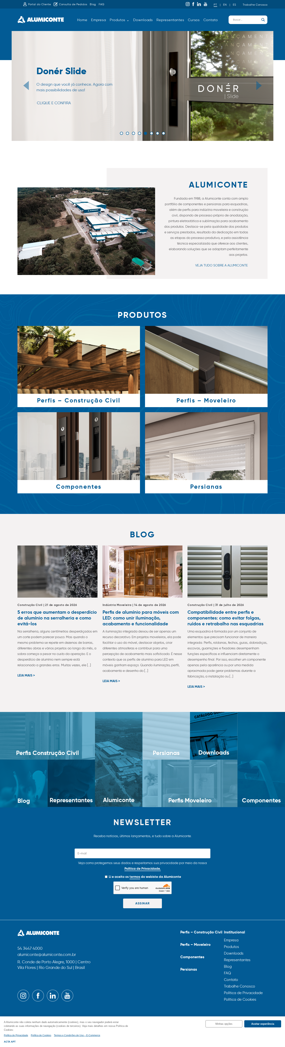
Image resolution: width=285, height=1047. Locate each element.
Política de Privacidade (243, 993)
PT (215, 4)
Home (82, 20)
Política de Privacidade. (142, 868)
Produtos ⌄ (120, 20)
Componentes (192, 957)
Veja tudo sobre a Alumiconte (221, 265)
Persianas (188, 969)
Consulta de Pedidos (73, 4)
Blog (93, 4)
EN (225, 4)
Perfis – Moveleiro (195, 944)
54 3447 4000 (29, 948)
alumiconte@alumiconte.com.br (46, 955)
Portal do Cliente (39, 4)
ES (234, 4)
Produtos (231, 946)
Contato (210, 20)
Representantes (170, 20)
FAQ (101, 4)
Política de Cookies (240, 999)
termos (135, 877)
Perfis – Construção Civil (201, 932)
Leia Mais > (26, 675)
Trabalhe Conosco (255, 4)
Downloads (143, 20)
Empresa (98, 20)
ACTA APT (10, 1041)
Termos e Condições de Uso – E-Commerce (77, 1035)
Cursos (194, 20)
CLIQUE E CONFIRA (54, 103)
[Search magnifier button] (263, 19)
